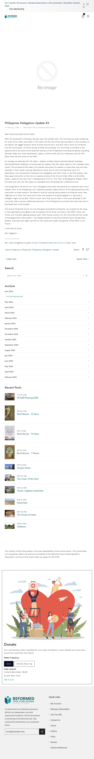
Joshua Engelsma (12, 250)
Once (9, 664)
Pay (6, 3)
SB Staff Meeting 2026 (27, 397)
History (54, 731)
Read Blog (68, 3)
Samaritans (22, 502)
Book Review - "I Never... (29, 453)
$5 (5, 676)
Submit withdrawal (59, 748)
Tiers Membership (16, 9)
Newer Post (82, 259)
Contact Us (55, 720)
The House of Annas (26, 514)
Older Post (11, 259)
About (53, 725)
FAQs (53, 737)
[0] (82, 16)
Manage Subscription (60, 709)
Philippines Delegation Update (45, 250)
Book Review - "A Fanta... (28, 433)
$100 (13, 676)
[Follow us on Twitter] (87, 249)
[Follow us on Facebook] (83, 249)
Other (18, 676)
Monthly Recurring (24, 664)
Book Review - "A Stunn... (29, 414)
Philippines (26, 250)
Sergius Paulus (23, 467)
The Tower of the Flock (27, 479)
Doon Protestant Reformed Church (49, 243)
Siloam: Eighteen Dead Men (30, 490)
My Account (22, 3)
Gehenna (21, 526)
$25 (8, 676)
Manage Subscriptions (37, 3)
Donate (12, 3)
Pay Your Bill (56, 714)
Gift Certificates (55, 3)
